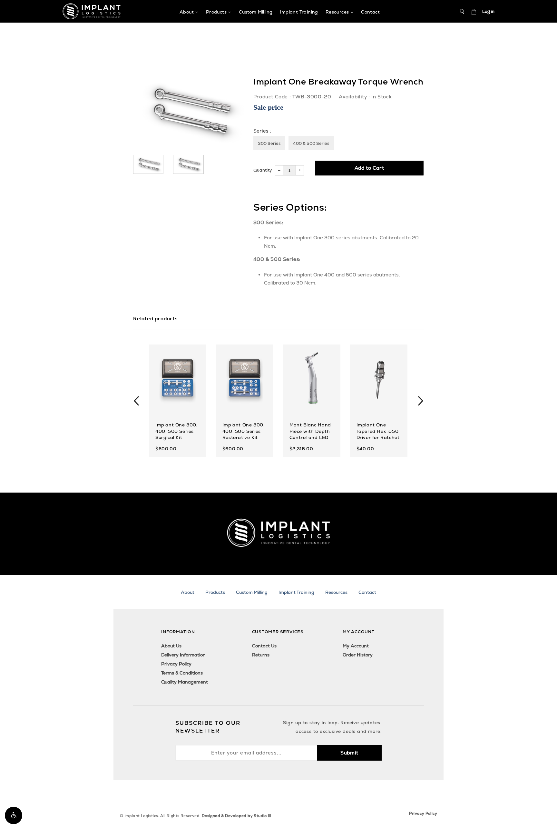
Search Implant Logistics (462, 11)
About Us (171, 646)
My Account (356, 646)
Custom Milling (252, 592)
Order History (358, 655)
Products (215, 592)
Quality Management (184, 682)
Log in (488, 11)
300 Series (269, 143)
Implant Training (296, 592)
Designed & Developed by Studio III (236, 815)
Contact (367, 592)
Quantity (262, 170)
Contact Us (264, 646)
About (187, 592)
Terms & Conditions (182, 673)
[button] (13, 815)
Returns (260, 655)
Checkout (474, 11)
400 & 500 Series (311, 143)
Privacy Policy (176, 664)
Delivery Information (183, 655)
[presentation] (136, 401)
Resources (336, 592)
